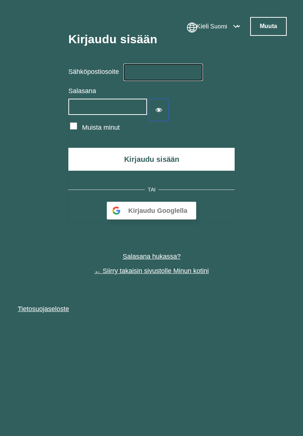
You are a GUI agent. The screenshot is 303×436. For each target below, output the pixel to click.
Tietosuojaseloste (43, 309)
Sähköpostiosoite (93, 71)
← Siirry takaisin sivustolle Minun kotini (151, 271)
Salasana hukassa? (152, 256)
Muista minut (101, 127)
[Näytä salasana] (159, 110)
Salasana (82, 91)
